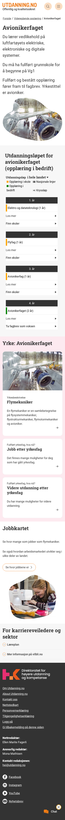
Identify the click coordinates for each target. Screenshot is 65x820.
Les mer (11, 216)
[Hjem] (20, 4)
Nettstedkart (10, 705)
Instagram (15, 785)
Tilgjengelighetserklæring (18, 716)
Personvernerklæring (16, 710)
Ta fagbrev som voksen (20, 326)
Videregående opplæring (27, 18)
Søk (48, 6)
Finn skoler (12, 223)
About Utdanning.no (15, 693)
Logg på (8, 721)
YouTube (14, 793)
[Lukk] (58, 807)
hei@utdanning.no (14, 765)
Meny (58, 6)
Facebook (15, 777)
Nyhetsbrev (16, 801)
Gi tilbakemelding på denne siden (23, 727)
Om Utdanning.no (13, 688)
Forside (7, 18)
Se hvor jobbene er (17, 567)
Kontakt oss (10, 699)
